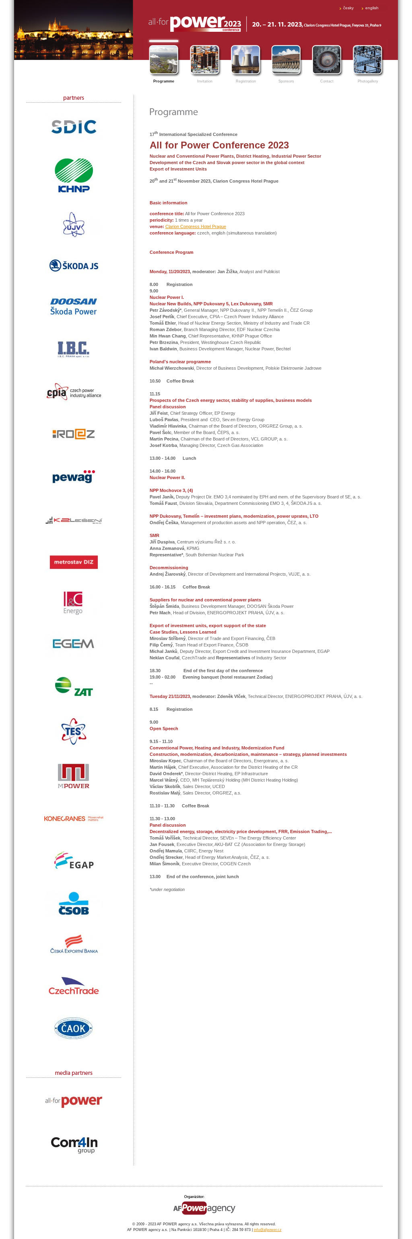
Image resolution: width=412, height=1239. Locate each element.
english (372, 8)
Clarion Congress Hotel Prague (195, 226)
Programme (163, 81)
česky (348, 8)
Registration (246, 81)
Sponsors (286, 81)
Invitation (204, 81)
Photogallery (368, 81)
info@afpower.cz (268, 1230)
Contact (327, 81)
